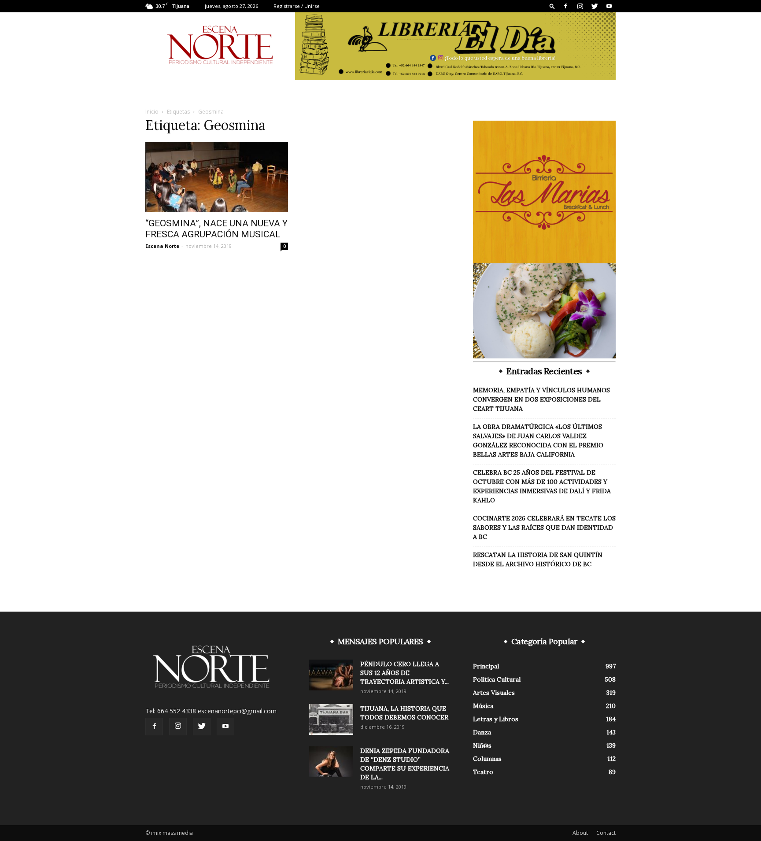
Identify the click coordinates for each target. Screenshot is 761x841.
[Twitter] (594, 6)
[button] (552, 6)
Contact (606, 833)
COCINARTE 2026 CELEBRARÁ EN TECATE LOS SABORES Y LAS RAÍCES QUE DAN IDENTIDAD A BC (544, 527)
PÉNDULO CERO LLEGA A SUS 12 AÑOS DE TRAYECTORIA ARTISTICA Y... (404, 673)
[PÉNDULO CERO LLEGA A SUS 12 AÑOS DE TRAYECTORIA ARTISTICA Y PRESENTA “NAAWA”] (331, 675)
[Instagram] (580, 6)
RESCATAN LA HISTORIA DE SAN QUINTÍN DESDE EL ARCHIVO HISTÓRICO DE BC (537, 559)
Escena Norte (162, 246)
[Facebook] (565, 6)
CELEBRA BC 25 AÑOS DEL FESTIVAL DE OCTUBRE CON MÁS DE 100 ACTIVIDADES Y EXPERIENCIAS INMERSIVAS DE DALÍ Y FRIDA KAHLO (542, 486)
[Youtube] (609, 6)
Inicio (152, 111)
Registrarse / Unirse (296, 6)
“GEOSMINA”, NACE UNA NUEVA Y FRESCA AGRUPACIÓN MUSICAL (216, 229)
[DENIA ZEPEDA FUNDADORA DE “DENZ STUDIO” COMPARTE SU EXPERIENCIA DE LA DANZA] (331, 761)
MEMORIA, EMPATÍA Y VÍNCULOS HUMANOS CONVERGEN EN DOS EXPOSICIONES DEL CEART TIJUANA (541, 399)
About (580, 833)
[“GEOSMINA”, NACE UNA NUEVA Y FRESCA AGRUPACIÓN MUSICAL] (216, 177)
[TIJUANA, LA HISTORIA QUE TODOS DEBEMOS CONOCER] (331, 719)
